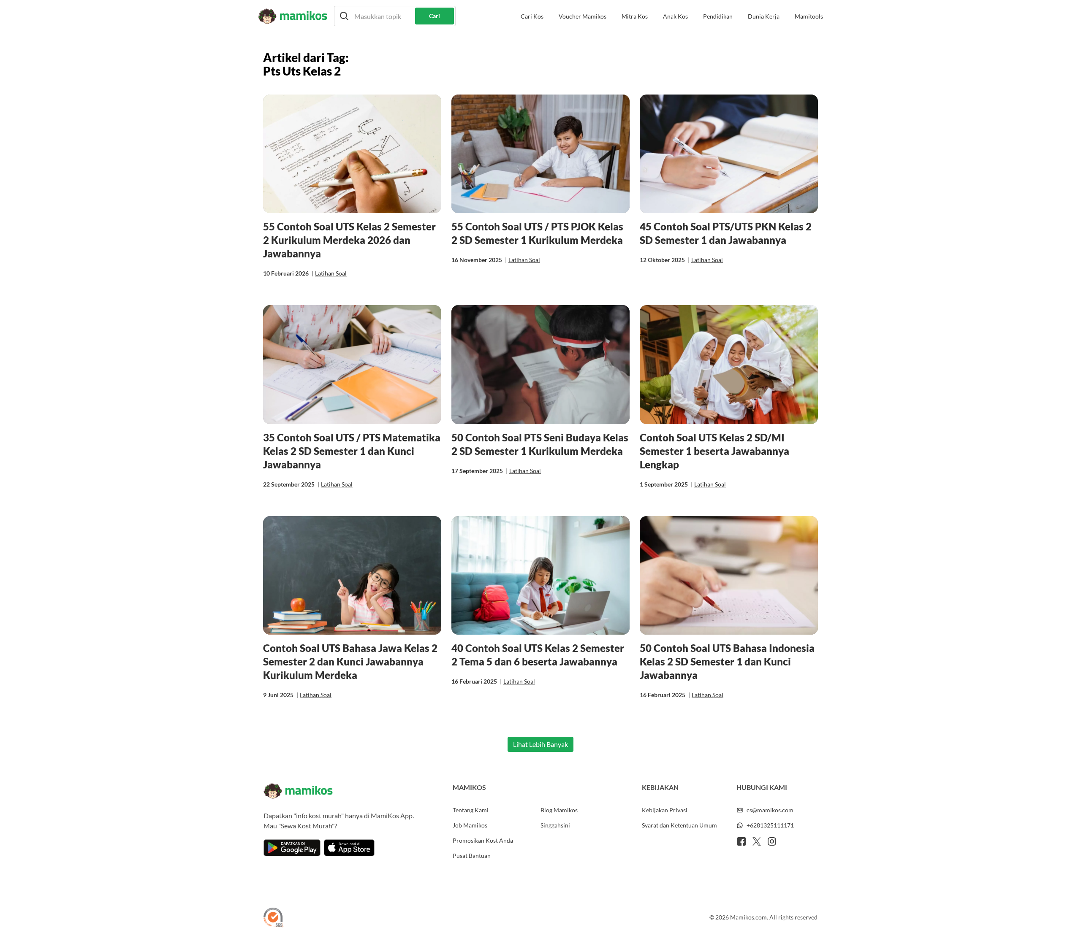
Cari (434, 15)
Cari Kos (532, 16)
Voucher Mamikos (582, 16)
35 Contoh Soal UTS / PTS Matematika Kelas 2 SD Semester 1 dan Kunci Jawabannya (351, 450)
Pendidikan (718, 16)
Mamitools (809, 16)
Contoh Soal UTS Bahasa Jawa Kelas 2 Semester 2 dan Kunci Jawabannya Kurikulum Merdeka (350, 661)
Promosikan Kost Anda (483, 840)
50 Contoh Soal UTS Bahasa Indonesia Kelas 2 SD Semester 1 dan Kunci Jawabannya (727, 661)
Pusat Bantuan (472, 855)
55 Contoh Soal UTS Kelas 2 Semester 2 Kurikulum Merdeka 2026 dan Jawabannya (349, 240)
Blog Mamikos (559, 810)
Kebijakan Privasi (664, 810)
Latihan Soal (331, 273)
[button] (395, 16)
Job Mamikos (470, 825)
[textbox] (395, 16)
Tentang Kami (471, 810)
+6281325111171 (770, 825)
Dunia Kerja (764, 16)
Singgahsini (555, 825)
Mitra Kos (635, 16)
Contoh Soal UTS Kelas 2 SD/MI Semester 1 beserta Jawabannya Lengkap (714, 450)
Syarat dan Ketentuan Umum (679, 825)
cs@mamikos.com (770, 810)
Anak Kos (675, 16)
